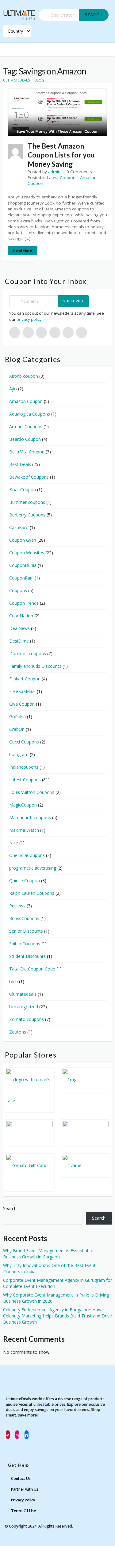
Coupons (18, 590)
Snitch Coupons (24, 943)
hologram (19, 754)
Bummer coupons (27, 502)
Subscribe (73, 301)
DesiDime (19, 641)
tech (13, 981)
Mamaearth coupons (30, 817)
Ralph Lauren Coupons (31, 893)
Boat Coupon (22, 489)
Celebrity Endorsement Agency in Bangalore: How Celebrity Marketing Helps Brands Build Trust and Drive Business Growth (57, 1316)
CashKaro (19, 527)
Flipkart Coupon (24, 679)
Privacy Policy (23, 1500)
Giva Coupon (22, 704)
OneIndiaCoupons (27, 855)
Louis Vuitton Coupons (31, 792)
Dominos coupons (27, 653)
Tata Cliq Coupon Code (32, 969)
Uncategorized (23, 1007)
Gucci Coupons (24, 742)
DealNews (19, 628)
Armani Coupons (25, 426)
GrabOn (17, 729)
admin (54, 171)
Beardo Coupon (25, 439)
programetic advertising (32, 868)
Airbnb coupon (23, 376)
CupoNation (21, 616)
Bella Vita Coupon (26, 452)
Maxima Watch (24, 830)
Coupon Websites (26, 553)
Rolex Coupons (24, 918)
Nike (13, 843)
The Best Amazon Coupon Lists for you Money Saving (61, 154)
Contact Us (21, 1478)
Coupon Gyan (22, 540)
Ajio (13, 389)
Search (94, 14)
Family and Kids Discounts (35, 666)
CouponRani (21, 578)
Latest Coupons (62, 177)
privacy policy (29, 319)
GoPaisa (17, 716)
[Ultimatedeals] (19, 12)
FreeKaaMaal (22, 691)
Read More (22, 250)
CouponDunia (22, 565)
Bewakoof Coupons (29, 477)
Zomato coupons (26, 1019)
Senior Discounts (26, 931)
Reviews (17, 906)
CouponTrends (24, 603)
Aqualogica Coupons (29, 414)
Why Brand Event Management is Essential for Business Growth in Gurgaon (49, 1254)
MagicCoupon (23, 805)
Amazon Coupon (26, 401)
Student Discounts (27, 956)
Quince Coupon (24, 880)
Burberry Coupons (27, 515)
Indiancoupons (23, 767)
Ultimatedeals (22, 994)
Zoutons (17, 1032)
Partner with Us (24, 1489)
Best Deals (20, 464)
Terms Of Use (23, 1510)
